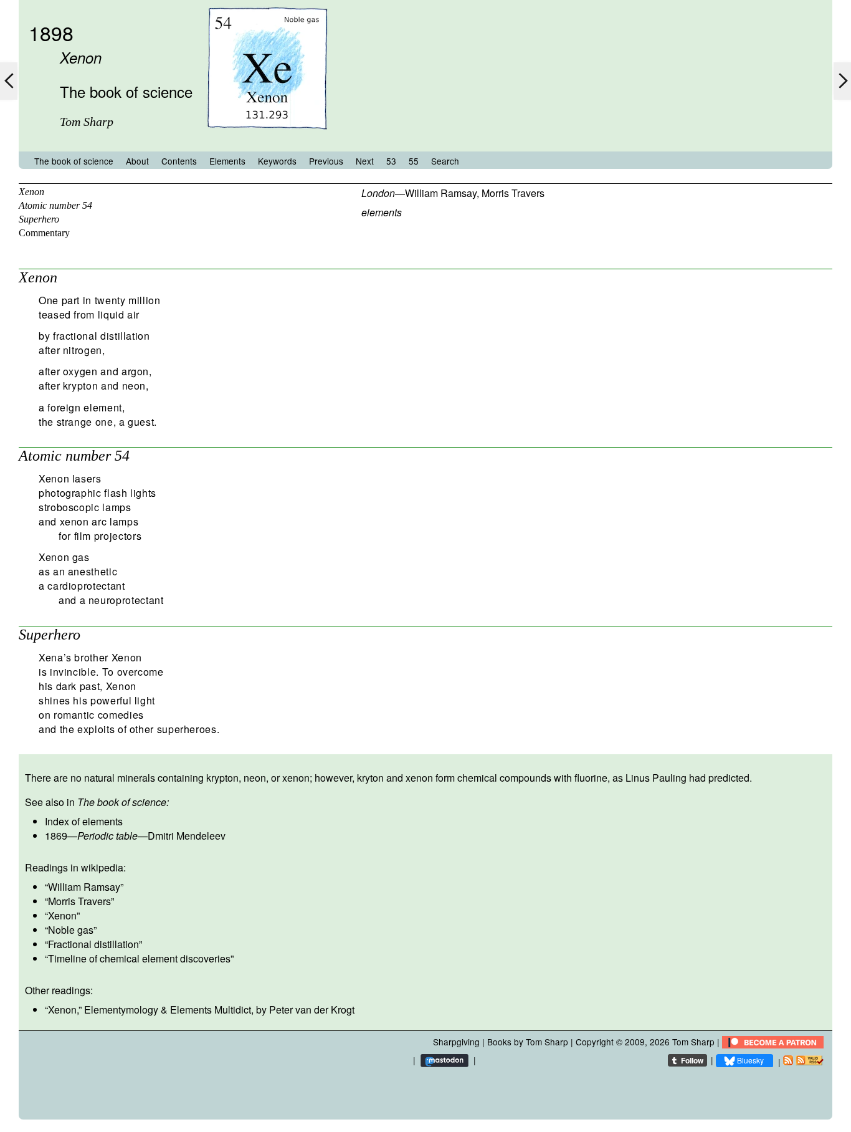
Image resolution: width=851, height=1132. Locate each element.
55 (414, 161)
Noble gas (70, 930)
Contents (179, 161)
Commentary (44, 233)
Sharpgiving (456, 1041)
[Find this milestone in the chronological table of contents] (267, 139)
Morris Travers (513, 193)
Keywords (277, 161)
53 (391, 161)
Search (445, 161)
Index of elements (84, 821)
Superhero (39, 219)
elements (381, 212)
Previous (326, 161)
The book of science (73, 161)
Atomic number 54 (55, 205)
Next (365, 161)
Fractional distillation (93, 944)
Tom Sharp (693, 1041)
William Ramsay (441, 193)
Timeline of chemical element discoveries (139, 958)
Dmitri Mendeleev (187, 835)
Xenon (31, 191)
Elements (227, 161)
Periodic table (107, 835)
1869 (56, 835)
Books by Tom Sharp (527, 1041)
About (137, 161)
